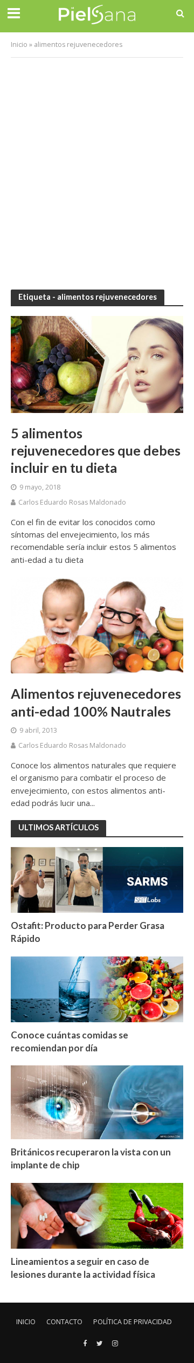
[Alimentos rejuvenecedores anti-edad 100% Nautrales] (97, 624)
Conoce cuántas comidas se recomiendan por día (69, 1041)
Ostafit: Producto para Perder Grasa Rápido (87, 932)
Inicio (19, 44)
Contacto (64, 1321)
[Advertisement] (97, 165)
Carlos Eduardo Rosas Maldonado (72, 502)
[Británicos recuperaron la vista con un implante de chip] (97, 1101)
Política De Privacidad (132, 1321)
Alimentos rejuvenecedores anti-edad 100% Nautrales (96, 702)
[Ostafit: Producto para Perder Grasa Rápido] (97, 879)
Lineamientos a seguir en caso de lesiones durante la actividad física (83, 1268)
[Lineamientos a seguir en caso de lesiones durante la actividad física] (97, 1215)
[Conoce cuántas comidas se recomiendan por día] (97, 988)
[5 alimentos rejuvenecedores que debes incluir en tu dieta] (97, 363)
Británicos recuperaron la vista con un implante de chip (91, 1158)
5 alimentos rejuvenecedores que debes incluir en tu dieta (96, 450)
